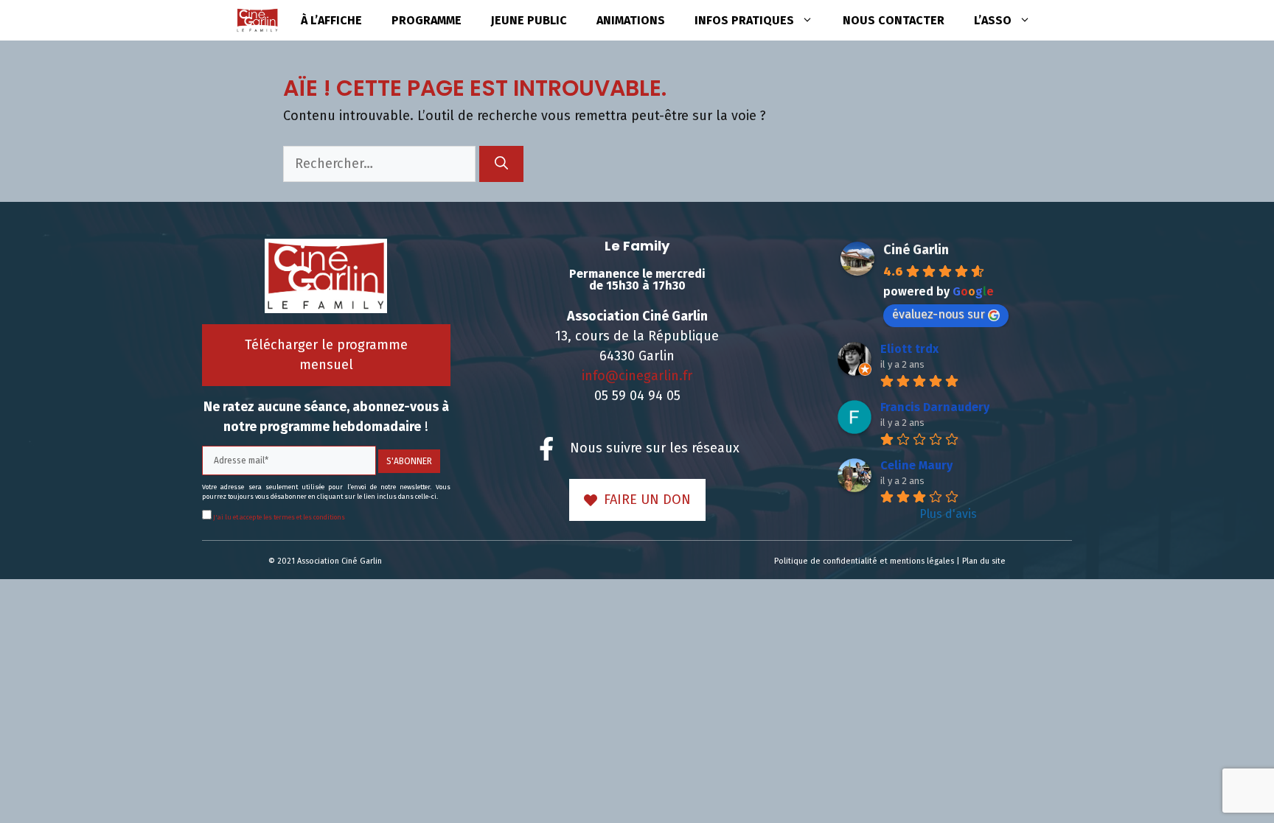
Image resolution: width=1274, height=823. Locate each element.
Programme (426, 20)
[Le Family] (257, 20)
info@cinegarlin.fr (637, 376)
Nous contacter (893, 20)
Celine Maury (916, 465)
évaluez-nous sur (938, 314)
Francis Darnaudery (934, 407)
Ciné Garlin (916, 250)
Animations (630, 20)
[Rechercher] (501, 164)
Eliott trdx (909, 349)
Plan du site (984, 561)
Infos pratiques (744, 20)
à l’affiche (331, 20)
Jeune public (529, 20)
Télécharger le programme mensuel (326, 355)
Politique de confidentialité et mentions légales (864, 561)
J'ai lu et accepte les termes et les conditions (278, 517)
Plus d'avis (948, 514)
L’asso (993, 20)
